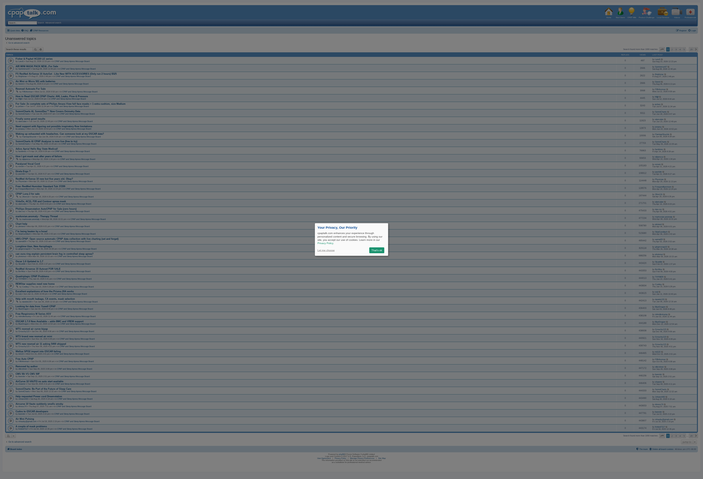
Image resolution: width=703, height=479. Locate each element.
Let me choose (326, 250)
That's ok (376, 250)
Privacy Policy (325, 243)
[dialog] (351, 239)
